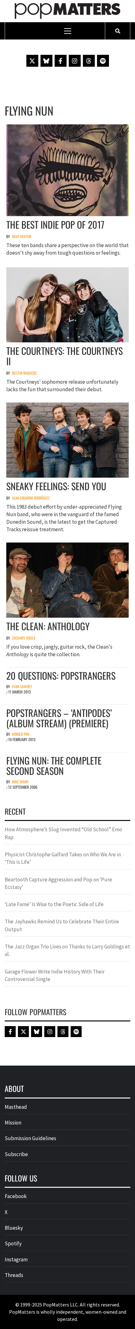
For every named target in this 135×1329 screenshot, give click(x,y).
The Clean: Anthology (47, 626)
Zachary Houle (23, 638)
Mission (13, 1122)
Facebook (16, 1196)
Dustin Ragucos (24, 373)
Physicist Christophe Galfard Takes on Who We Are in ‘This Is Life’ (63, 858)
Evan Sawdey (22, 686)
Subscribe (16, 1154)
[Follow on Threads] (89, 61)
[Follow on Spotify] (103, 61)
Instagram (16, 1259)
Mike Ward (20, 781)
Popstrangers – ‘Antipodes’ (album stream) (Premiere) (59, 718)
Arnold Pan (20, 734)
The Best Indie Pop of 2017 (55, 224)
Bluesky (14, 1227)
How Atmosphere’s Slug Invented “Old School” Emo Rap (63, 833)
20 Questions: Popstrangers (61, 675)
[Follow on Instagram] (75, 61)
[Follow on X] (32, 61)
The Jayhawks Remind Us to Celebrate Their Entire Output (62, 925)
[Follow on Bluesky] (46, 61)
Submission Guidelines (30, 1138)
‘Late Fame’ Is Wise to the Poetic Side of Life (54, 904)
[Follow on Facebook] (61, 61)
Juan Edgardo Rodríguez (31, 498)
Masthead (16, 1106)
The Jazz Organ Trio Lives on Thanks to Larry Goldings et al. (67, 950)
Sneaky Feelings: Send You (56, 486)
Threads (14, 1275)
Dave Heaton (21, 236)
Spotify (13, 1243)
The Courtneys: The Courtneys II (64, 356)
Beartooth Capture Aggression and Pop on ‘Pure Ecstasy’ (58, 883)
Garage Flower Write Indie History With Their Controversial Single (55, 975)
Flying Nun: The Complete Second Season (53, 765)
